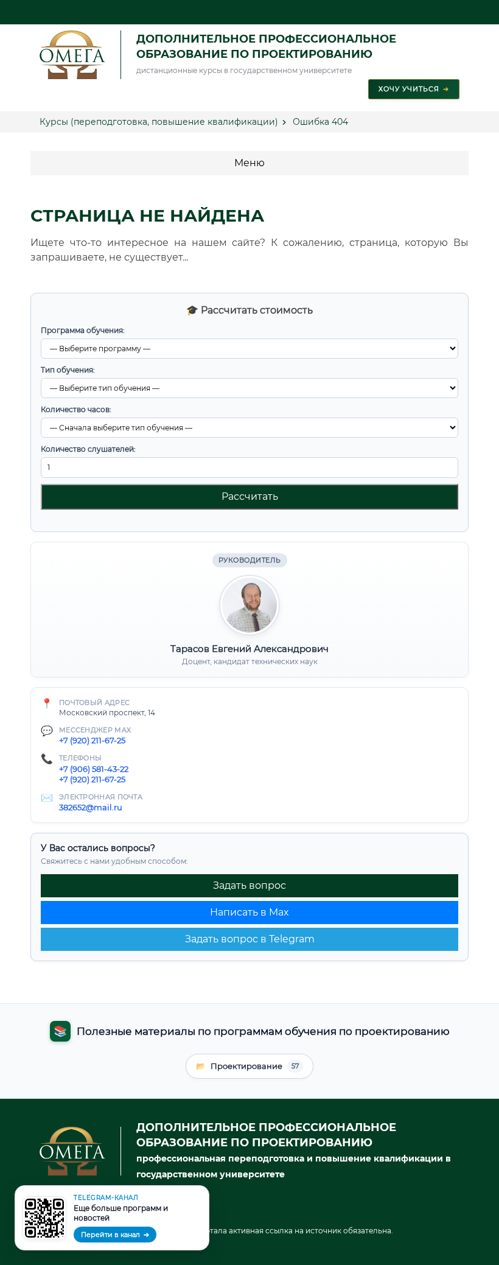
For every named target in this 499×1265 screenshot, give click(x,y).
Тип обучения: (68, 369)
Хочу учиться (414, 89)
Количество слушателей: (88, 449)
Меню (249, 163)
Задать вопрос (249, 885)
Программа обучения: (83, 330)
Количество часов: (76, 409)
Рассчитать (250, 496)
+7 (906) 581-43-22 (93, 769)
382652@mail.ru (90, 807)
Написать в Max (249, 912)
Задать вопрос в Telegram (250, 939)
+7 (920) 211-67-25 (92, 740)
